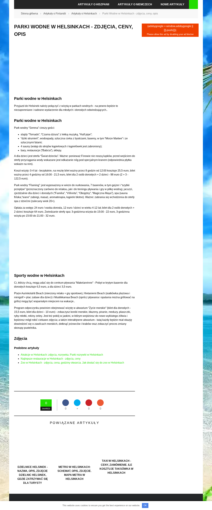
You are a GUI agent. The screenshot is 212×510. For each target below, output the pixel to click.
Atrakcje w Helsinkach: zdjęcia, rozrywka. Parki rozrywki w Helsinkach (62, 354)
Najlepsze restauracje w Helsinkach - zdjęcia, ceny (50, 358)
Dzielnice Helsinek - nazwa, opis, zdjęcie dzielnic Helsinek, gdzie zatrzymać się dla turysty (32, 475)
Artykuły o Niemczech (135, 4)
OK (145, 505)
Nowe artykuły (172, 4)
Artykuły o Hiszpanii (93, 4)
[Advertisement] (74, 66)
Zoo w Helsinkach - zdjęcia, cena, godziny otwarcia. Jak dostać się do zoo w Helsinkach (72, 362)
